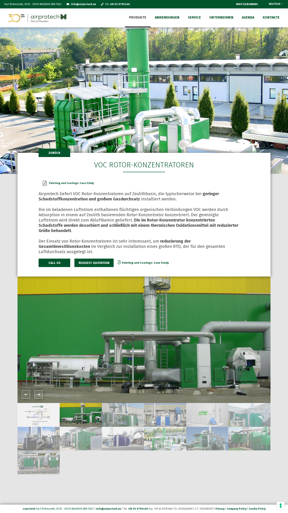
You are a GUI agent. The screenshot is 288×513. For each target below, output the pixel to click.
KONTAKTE (271, 17)
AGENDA (248, 17)
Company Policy (236, 508)
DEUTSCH (275, 4)
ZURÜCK (54, 153)
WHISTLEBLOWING (247, 4)
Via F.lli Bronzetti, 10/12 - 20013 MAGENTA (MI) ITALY (65, 508)
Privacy (220, 508)
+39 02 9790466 (120, 4)
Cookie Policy (257, 508)
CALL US (54, 263)
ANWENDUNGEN (167, 17)
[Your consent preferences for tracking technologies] (281, 506)
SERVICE (194, 17)
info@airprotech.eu (108, 508)
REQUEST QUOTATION (94, 263)
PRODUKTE (137, 17)
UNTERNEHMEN (221, 17)
